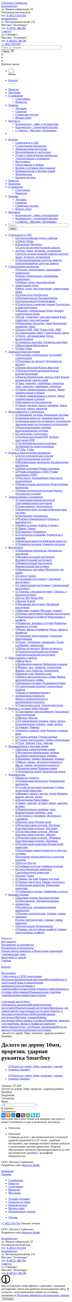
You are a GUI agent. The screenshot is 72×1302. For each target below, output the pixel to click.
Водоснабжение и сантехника (33, 152)
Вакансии (21, 101)
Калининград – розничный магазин (36, 127)
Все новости (8, 941)
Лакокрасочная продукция (31, 148)
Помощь (13, 105)
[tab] (36, 1095)
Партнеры (14, 92)
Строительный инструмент (33, 1011)
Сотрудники (22, 98)
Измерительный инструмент (33, 1007)
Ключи (38, 1014)
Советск (6, 31)
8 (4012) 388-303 (16, 28)
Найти (13, 228)
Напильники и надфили (31, 1020)
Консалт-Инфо (31, 1165)
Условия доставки (19, 1198)
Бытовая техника (25, 177)
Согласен (8, 1298)
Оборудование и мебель (29, 164)
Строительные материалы (30, 145)
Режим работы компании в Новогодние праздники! (32, 951)
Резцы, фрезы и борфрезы (27, 1023)
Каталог (13, 80)
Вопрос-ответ (23, 117)
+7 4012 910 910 (10, 43)
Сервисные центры (26, 114)
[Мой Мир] (13, 1115)
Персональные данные (21, 1211)
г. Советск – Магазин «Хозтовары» (36, 130)
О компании (15, 95)
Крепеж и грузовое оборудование (35, 167)
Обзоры (13, 1217)
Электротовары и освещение (32, 158)
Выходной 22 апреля (13, 957)
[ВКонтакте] (3, 1115)
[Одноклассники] (8, 1115)
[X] (18, 1115)
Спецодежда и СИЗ (27, 142)
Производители (17, 1205)
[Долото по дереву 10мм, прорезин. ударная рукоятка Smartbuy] (39, 1069)
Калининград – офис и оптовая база (36, 124)
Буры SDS (28, 1014)
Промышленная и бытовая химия (35, 171)
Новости (13, 89)
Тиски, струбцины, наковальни (36, 1026)
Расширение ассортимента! (17, 944)
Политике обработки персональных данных (43, 1295)
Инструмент (22, 161)
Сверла (13, 1011)
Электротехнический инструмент (31, 1029)
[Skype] (33, 1115)
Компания (7, 1171)
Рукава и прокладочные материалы (36, 155)
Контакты (14, 120)
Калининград (9, 6)
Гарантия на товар (19, 1201)
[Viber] (23, 1115)
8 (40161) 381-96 (16, 40)
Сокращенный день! (13, 954)
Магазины (14, 1192)
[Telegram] (38, 1115)
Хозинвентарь (23, 174)
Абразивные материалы (15, 1004)
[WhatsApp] (28, 1115)
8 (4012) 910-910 (16, 15)
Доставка (20, 108)
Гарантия (20, 111)
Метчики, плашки (26, 1017)
